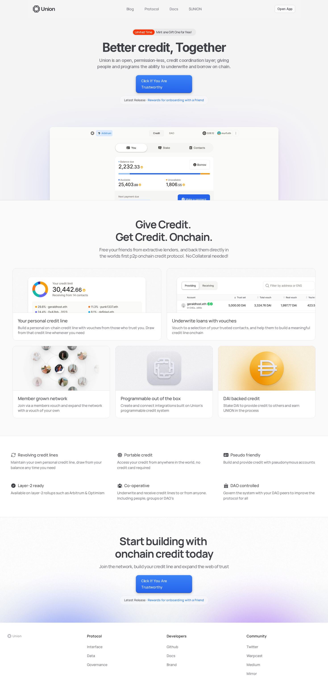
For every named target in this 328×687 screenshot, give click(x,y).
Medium (253, 664)
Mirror (252, 673)
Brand (172, 664)
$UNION (195, 8)
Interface (95, 646)
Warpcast (255, 655)
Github (172, 646)
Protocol (152, 8)
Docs (174, 8)
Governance (97, 664)
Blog (130, 8)
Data (91, 655)
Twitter (252, 646)
